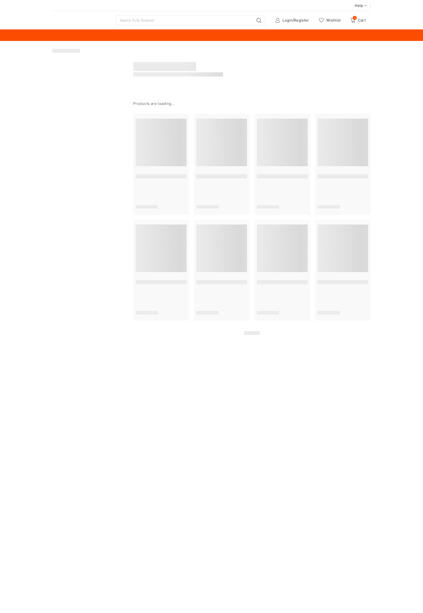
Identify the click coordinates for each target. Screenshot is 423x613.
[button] (259, 20)
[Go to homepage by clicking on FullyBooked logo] (81, 20)
